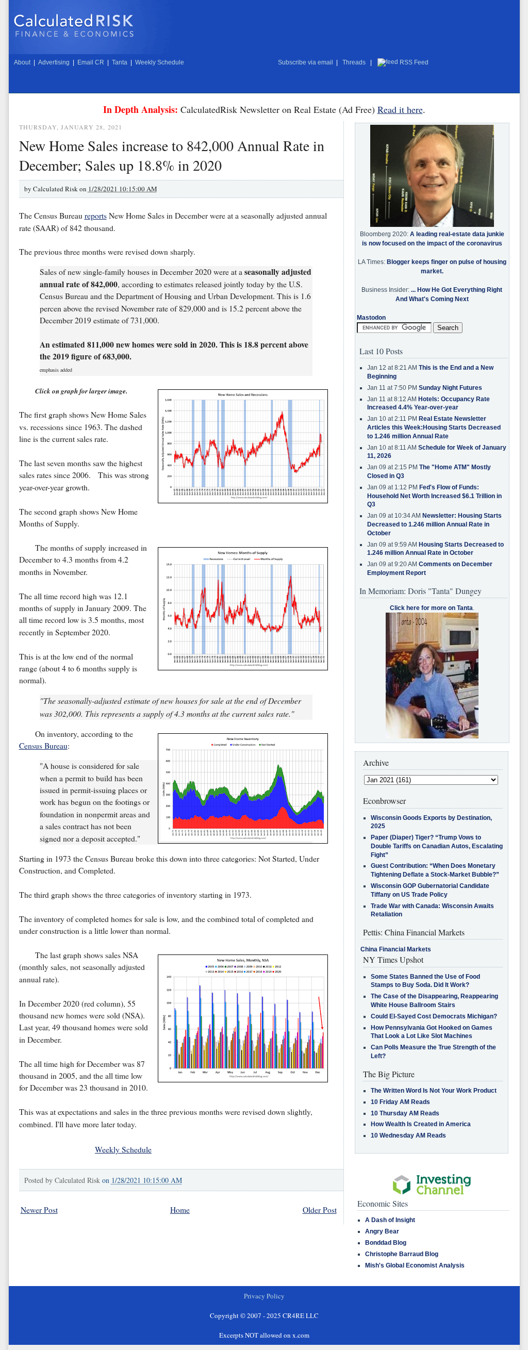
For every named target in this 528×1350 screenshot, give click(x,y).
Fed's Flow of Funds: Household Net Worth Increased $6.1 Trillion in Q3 (434, 496)
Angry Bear (382, 1231)
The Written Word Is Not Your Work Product (434, 1090)
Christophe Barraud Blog (401, 1254)
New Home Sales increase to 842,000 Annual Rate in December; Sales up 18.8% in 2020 (171, 155)
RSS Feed (414, 62)
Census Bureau (43, 745)
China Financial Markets (395, 949)
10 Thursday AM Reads (405, 1113)
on (142, 1180)
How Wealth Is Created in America (421, 1124)
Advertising (54, 62)
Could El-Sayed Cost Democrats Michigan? (434, 1016)
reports (96, 215)
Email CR (90, 62)
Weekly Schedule (159, 62)
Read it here (400, 109)
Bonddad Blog (385, 1242)
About (22, 62)
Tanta (119, 62)
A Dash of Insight (390, 1220)
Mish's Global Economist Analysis (415, 1265)
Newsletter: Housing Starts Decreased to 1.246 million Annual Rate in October (434, 524)
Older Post (320, 1210)
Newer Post (39, 1210)
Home (180, 1210)
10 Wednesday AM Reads (408, 1135)
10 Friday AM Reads (400, 1102)
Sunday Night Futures (450, 387)
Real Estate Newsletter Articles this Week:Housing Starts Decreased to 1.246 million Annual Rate (434, 427)
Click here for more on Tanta (431, 608)
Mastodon (371, 317)
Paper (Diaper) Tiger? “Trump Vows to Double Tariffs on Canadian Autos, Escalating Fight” (437, 846)
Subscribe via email (305, 62)
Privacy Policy (264, 1295)
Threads (354, 62)
